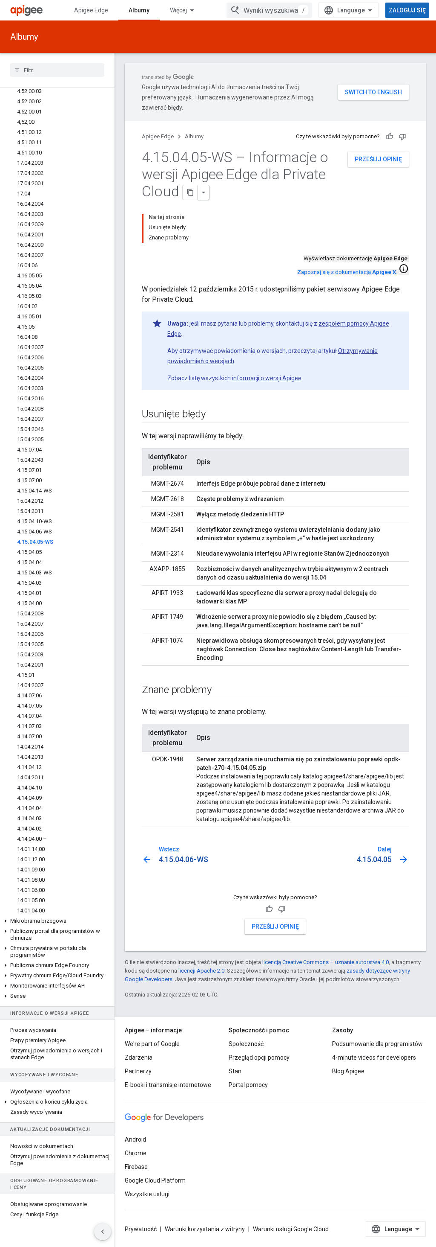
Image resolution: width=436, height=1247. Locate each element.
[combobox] (269, 10)
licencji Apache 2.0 (201, 970)
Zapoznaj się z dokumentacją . (347, 272)
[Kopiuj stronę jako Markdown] (190, 192)
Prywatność (141, 1229)
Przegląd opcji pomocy (259, 1057)
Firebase (136, 1166)
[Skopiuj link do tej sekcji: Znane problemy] (220, 690)
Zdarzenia (138, 1057)
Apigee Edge (91, 10)
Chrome (135, 1153)
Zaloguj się (407, 10)
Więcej (178, 10)
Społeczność (246, 1043)
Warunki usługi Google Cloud (291, 1229)
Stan (235, 1071)
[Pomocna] (389, 136)
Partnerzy (138, 1071)
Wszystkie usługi (147, 1194)
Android (135, 1139)
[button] (57, 921)
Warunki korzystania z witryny (205, 1229)
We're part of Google (152, 1043)
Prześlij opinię (378, 159)
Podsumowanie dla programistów (377, 1043)
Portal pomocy (248, 1084)
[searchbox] (57, 70)
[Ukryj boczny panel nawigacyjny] (102, 1231)
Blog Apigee (348, 1071)
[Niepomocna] (402, 136)
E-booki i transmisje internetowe (168, 1084)
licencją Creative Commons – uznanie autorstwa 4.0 (325, 962)
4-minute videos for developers (374, 1057)
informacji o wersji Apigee (266, 378)
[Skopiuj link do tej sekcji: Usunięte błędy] (214, 415)
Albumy (139, 10)
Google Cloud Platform (155, 1180)
